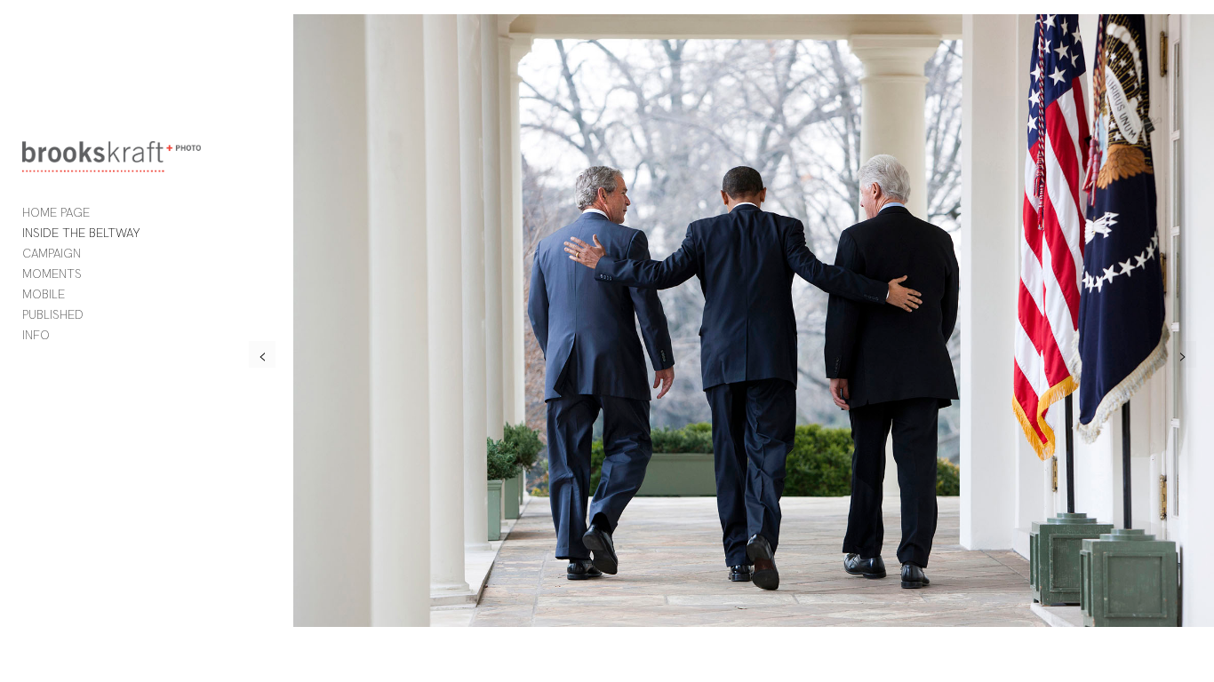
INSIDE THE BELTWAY (81, 233)
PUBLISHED (53, 314)
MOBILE (43, 294)
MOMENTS (52, 274)
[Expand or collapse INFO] (61, 336)
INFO (36, 335)
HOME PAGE (56, 212)
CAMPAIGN (51, 253)
